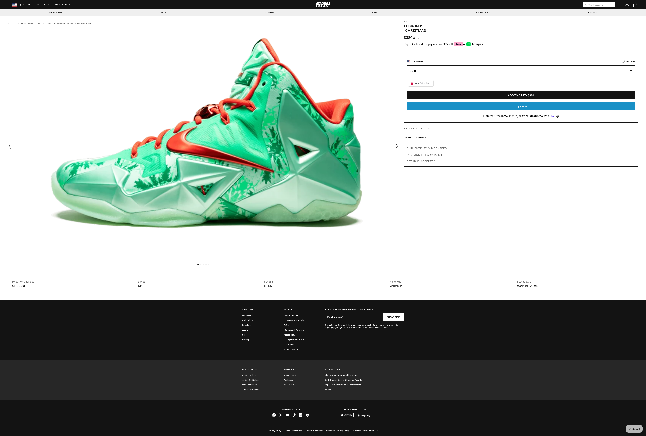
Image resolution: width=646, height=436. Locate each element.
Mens (31, 24)
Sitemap (245, 339)
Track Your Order (291, 315)
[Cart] (635, 4)
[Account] (627, 4)
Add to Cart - (521, 95)
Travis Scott (289, 379)
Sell (46, 4)
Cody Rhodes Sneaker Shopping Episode (343, 379)
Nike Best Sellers (249, 384)
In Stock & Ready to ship (425, 155)
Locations (246, 324)
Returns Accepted (421, 161)
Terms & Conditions (293, 430)
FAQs (286, 324)
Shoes (40, 24)
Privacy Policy (274, 430)
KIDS (374, 12)
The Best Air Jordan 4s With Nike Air (341, 375)
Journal (245, 329)
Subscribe (393, 317)
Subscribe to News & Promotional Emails (350, 309)
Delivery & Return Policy (295, 320)
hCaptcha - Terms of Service (365, 430)
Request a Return (291, 349)
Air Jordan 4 (289, 384)
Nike (49, 24)
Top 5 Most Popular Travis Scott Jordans (343, 384)
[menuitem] (36, 5)
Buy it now (521, 106)
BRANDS (592, 12)
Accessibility (289, 334)
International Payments (294, 329)
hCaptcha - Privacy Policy (337, 430)
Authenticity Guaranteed (427, 148)
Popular (289, 369)
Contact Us (289, 344)
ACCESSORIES (483, 12)
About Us (247, 309)
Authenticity (62, 4)
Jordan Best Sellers (250, 379)
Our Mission (247, 315)
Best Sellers (250, 369)
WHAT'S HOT (55, 12)
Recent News (332, 369)
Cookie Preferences (314, 430)
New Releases (290, 375)
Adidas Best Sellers (250, 389)
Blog (36, 4)
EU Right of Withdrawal (294, 339)
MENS (163, 12)
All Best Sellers (249, 375)
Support (289, 309)
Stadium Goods (17, 24)
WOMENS (269, 12)
